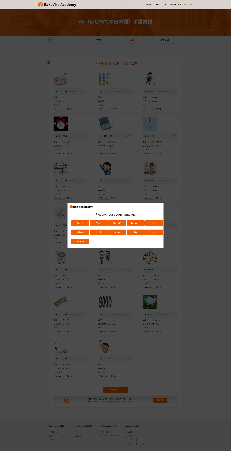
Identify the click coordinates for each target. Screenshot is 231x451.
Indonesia (135, 223)
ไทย (135, 232)
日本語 (99, 223)
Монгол (80, 241)
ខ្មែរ (154, 232)
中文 (154, 223)
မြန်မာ (117, 232)
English (80, 223)
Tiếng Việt (117, 223)
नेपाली (98, 232)
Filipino (80, 232)
